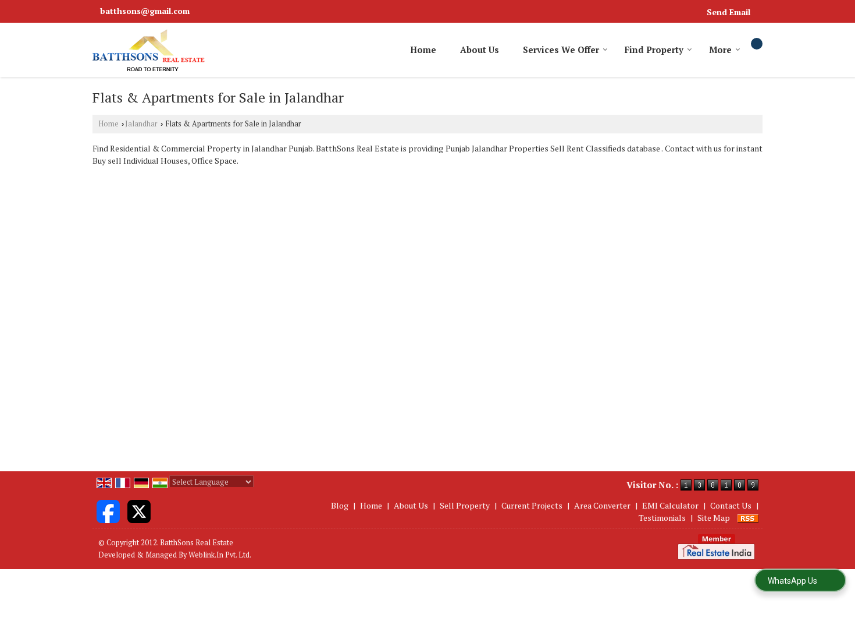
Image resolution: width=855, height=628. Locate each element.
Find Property (654, 49)
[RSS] (748, 517)
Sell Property (465, 505)
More (720, 49)
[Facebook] (108, 510)
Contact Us (730, 505)
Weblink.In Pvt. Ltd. (219, 555)
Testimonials (662, 517)
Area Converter (602, 505)
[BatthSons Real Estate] (148, 50)
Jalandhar (141, 124)
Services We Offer (561, 49)
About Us (479, 49)
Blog (339, 505)
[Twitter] (139, 510)
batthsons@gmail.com (145, 10)
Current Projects (531, 505)
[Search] (757, 44)
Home (423, 49)
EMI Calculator (670, 505)
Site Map (713, 517)
